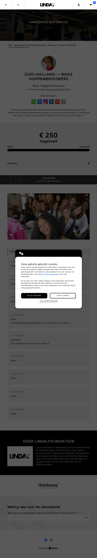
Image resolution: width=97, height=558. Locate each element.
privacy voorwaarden (51, 274)
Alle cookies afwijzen (48, 301)
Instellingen (63, 296)
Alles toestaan (34, 296)
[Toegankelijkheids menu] (94, 2)
